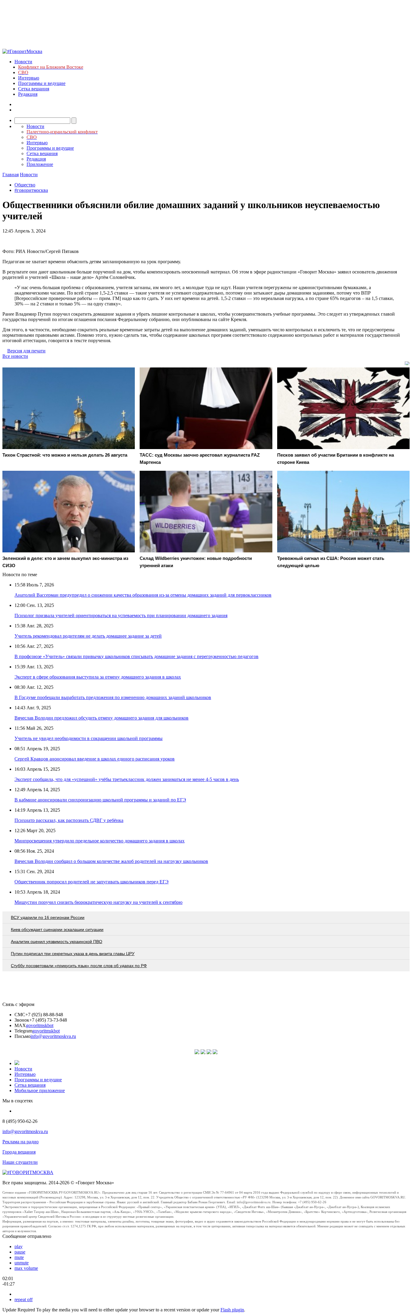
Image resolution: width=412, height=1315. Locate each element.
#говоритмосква (31, 190)
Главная (10, 174)
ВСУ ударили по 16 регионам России (47, 917)
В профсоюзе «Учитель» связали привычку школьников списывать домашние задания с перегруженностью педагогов (136, 656)
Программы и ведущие (41, 83)
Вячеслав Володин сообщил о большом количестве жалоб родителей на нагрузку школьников (111, 861)
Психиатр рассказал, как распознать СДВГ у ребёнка (68, 820)
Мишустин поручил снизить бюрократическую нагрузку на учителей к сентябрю (98, 902)
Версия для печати (26, 350)
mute (19, 1257)
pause (19, 1251)
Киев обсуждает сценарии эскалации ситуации (57, 929)
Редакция (27, 94)
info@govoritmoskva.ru (53, 1036)
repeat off (23, 1299)
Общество (24, 184)
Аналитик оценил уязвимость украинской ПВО (56, 941)
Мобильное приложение (39, 1090)
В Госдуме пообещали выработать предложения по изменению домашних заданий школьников (112, 697)
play (18, 1246)
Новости (23, 61)
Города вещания (19, 1151)
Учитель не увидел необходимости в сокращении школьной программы (88, 738)
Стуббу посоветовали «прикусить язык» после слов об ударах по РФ (79, 965)
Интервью (28, 77)
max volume (26, 1268)
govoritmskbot (39, 1025)
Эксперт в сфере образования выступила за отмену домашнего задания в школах (97, 676)
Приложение (40, 164)
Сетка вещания (33, 88)
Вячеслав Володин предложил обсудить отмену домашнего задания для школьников (101, 717)
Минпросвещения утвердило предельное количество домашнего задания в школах (99, 840)
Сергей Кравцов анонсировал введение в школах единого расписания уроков (94, 758)
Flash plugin (232, 1309)
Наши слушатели (20, 1162)
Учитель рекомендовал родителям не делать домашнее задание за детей (88, 636)
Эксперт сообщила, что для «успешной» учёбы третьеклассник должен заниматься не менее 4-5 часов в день (126, 779)
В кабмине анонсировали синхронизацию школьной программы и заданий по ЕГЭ (100, 799)
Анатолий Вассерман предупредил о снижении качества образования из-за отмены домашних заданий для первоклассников (142, 595)
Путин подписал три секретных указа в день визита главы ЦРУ (73, 953)
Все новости (15, 356)
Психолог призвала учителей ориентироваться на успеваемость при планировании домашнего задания (120, 615)
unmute (21, 1262)
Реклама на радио (20, 1141)
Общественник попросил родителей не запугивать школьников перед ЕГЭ (91, 881)
